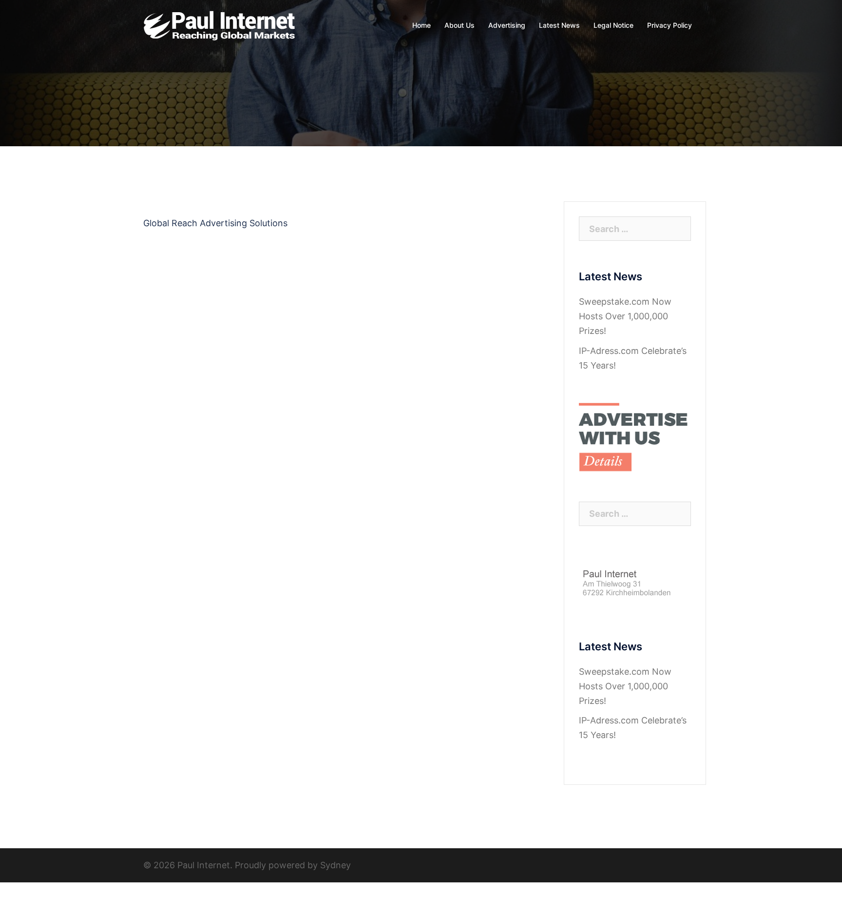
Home (421, 25)
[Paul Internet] (220, 25)
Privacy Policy (669, 25)
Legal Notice (613, 25)
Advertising (506, 25)
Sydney (335, 865)
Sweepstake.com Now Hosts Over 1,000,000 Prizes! (625, 316)
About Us (459, 25)
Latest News (559, 25)
